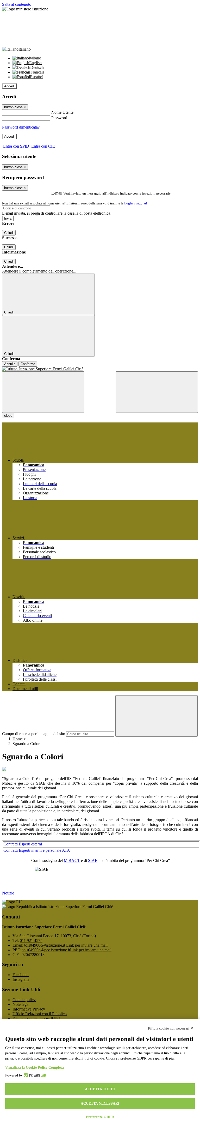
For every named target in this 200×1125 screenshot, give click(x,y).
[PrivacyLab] (34, 1075)
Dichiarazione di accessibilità (36, 1018)
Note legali (21, 1004)
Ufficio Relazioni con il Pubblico (39, 1014)
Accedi (9, 86)
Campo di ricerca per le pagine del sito (33, 733)
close (8, 416)
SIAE (92, 860)
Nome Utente (62, 112)
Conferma (28, 364)
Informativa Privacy (28, 1009)
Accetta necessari (100, 1103)
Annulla (9, 364)
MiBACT (72, 860)
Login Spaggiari (135, 203)
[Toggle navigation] (43, 392)
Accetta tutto (100, 1089)
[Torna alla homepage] (100, 369)
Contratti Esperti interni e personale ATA (36, 850)
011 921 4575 (31, 940)
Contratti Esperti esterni (22, 844)
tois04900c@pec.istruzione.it (66, 950)
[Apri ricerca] (157, 392)
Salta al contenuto (16, 4)
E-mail (56, 193)
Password (59, 118)
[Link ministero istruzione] (25, 9)
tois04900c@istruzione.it (66, 945)
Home (17, 739)
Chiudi (9, 233)
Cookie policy (24, 999)
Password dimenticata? (21, 127)
